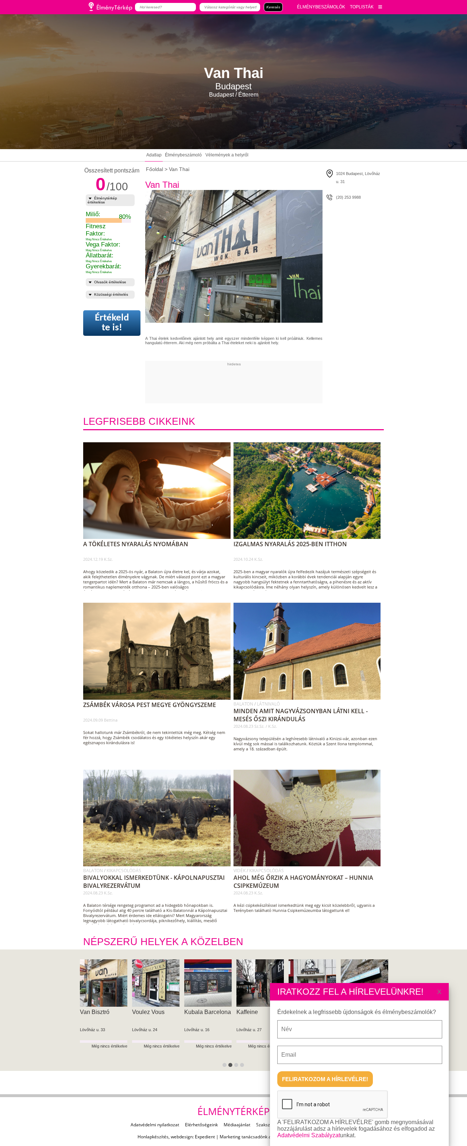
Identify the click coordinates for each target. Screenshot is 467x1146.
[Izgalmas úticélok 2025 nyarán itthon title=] (310, 537)
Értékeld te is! (112, 323)
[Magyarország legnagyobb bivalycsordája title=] (159, 864)
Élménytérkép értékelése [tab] (102, 200)
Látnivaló (268, 704)
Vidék (240, 870)
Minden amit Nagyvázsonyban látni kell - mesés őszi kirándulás (301, 715)
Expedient (205, 1137)
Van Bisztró (94, 1012)
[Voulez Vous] (156, 983)
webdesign (182, 1137)
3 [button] (237, 1066)
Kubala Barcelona (207, 1012)
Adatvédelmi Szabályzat (308, 1135)
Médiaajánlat (237, 1125)
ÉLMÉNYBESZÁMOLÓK (321, 7)
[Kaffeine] (260, 983)
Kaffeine (247, 1012)
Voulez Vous (148, 1012)
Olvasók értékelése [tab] (110, 282)
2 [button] (231, 1066)
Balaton (244, 704)
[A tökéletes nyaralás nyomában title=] (159, 537)
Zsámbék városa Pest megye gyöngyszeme (149, 705)
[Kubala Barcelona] (208, 983)
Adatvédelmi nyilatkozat (155, 1125)
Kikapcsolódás (124, 870)
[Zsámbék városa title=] (159, 698)
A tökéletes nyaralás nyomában (135, 544)
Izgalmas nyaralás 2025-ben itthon (290, 544)
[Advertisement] (278, 382)
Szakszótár (267, 1125)
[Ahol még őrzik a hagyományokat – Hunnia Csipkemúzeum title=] (310, 864)
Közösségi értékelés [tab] (111, 294)
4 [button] (243, 1066)
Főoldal (154, 169)
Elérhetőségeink (201, 1125)
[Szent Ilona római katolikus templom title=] (310, 698)
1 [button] (225, 1066)
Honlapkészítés (153, 1137)
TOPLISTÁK (362, 7)
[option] (103, 1015)
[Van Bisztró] (103, 983)
